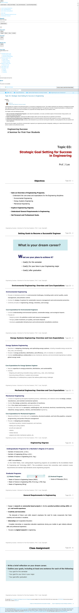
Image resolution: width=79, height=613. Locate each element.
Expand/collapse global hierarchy (6, 92)
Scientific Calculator (6, 62)
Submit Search (3, 23)
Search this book (3, 19)
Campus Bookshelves (20, 92)
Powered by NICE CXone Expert (22, 608)
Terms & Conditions (33, 611)
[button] (4, 70)
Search (7, 90)
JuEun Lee (11, 103)
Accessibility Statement (42, 611)
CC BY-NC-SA (61, 599)
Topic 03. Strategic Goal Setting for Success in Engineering (21, 599)
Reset (2, 31)
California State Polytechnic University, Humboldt (37, 92)
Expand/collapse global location (73, 92)
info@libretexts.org (63, 611)
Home (10, 92)
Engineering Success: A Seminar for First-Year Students (62, 92)
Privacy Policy (26, 611)
